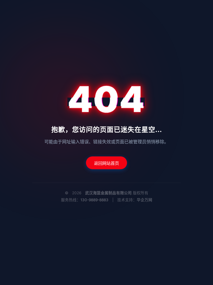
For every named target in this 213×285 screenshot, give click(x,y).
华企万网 (144, 200)
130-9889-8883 (94, 200)
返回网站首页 (106, 163)
